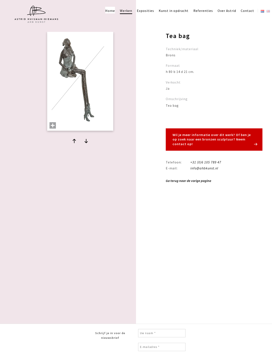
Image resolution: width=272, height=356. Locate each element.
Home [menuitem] (110, 11)
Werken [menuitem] (126, 11)
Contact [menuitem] (247, 11)
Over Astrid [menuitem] (227, 11)
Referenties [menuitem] (203, 11)
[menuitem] (262, 10)
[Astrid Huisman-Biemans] (35, 23)
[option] (80, 83)
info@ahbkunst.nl (204, 168)
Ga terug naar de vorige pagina (188, 181)
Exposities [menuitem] (145, 11)
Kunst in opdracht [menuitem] (173, 11)
